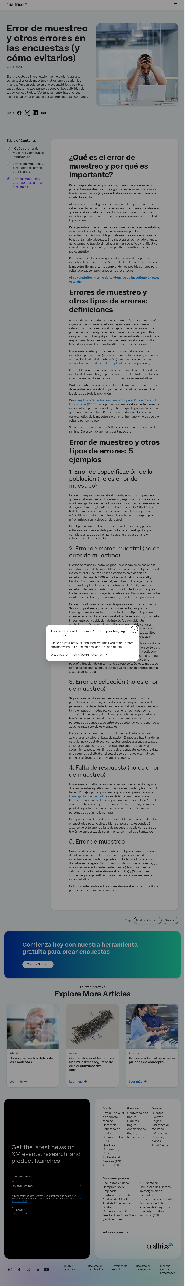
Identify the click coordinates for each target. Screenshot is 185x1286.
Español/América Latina (88, 655)
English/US (57, 655)
